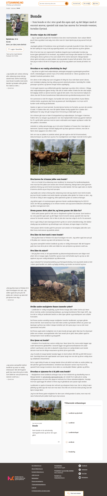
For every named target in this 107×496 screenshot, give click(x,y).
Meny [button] (96, 3)
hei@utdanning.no (59, 478)
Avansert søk (76, 3)
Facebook (84, 465)
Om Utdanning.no (36, 465)
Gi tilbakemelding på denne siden (41, 491)
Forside (8, 8)
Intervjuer (13, 8)
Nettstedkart (35, 478)
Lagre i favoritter (16, 49)
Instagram (84, 469)
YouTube (84, 473)
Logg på (34, 487)
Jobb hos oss (35, 475)
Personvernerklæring (37, 481)
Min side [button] (86, 3)
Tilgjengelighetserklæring (39, 484)
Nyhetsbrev (85, 477)
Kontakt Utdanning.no (38, 472)
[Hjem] (21, 3)
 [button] (53, 463)
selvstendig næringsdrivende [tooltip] (53, 377)
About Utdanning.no (37, 469)
